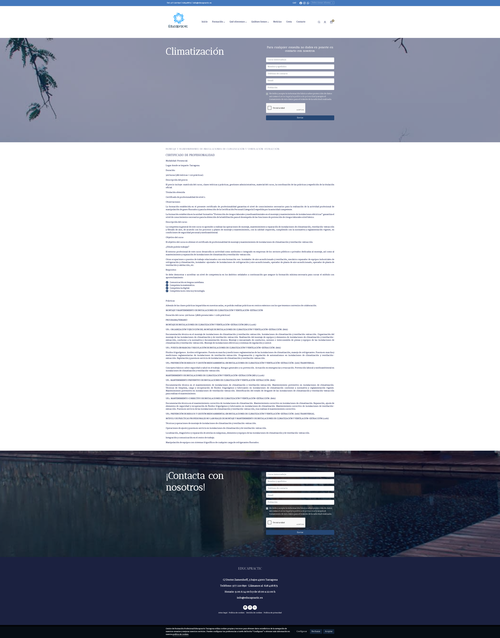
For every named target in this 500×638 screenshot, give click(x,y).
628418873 (186, 3)
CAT (294, 3)
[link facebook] (300, 3)
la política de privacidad (304, 96)
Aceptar (329, 631)
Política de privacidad (273, 612)
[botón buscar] (319, 22)
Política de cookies (237, 612)
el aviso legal (284, 96)
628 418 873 (271, 586)
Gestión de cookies (254, 612)
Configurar (301, 631)
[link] (178, 22)
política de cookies (181, 634)
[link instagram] (304, 3)
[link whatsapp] (308, 3)
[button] (218, 22)
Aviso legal (222, 612)
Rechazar (316, 631)
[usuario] (325, 22)
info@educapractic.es (202, 3)
